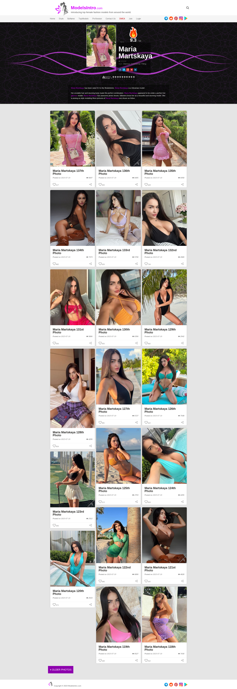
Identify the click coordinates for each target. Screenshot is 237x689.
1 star (134, 77)
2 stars (131, 77)
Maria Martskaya (135, 52)
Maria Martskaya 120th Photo (68, 592)
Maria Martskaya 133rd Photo (114, 251)
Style (61, 18)
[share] (120, 69)
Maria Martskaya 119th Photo (114, 648)
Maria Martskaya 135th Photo (160, 172)
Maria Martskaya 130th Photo (114, 331)
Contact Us (111, 18)
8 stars (118, 77)
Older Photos (61, 669)
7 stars (120, 77)
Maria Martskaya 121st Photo (160, 569)
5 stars (124, 77)
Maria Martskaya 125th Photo (114, 489)
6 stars (122, 77)
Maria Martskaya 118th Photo (160, 648)
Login (138, 18)
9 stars (115, 77)
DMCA (122, 18)
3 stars (129, 77)
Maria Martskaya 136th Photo (114, 172)
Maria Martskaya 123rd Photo (68, 513)
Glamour (126, 64)
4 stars (127, 77)
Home (52, 18)
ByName (71, 18)
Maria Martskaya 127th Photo (114, 410)
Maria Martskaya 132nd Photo (161, 251)
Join (130, 18)
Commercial (135, 64)
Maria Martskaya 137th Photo (68, 172)
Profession (97, 18)
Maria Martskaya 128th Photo (68, 434)
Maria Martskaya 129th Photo (160, 331)
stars (113, 77)
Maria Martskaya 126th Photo (160, 410)
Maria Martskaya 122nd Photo (115, 569)
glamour (74, 96)
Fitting (143, 64)
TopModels (84, 18)
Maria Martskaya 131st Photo (68, 331)
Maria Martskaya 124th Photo (160, 489)
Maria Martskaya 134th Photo (68, 251)
